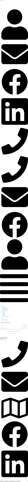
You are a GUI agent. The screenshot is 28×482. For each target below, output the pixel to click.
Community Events (5, 320)
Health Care (4, 315)
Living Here (2, 312)
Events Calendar (12, 331)
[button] (14, 287)
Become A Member (5, 310)
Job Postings (17, 331)
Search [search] (25, 325)
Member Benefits (5, 308)
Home (2, 305)
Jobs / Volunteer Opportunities (7, 316)
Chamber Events (5, 319)
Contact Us (20, 331)
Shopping (4, 313)
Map (3, 317)
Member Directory (3, 311)
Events (2, 318)
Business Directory (8, 331)
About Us (2, 306)
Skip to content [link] (2, 0)
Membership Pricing (5, 309)
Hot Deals (15, 331)
